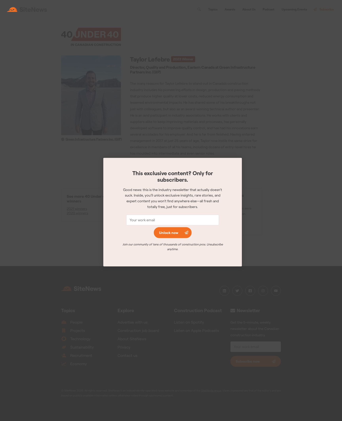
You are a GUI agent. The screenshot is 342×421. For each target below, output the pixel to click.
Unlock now (168, 232)
